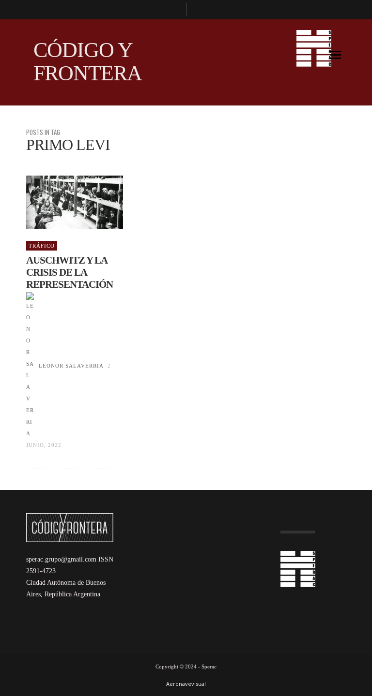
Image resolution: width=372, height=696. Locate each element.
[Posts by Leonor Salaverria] (30, 366)
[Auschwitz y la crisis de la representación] (59, 202)
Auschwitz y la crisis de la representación (69, 272)
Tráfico (42, 246)
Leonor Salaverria (71, 366)
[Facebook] (174, 9)
